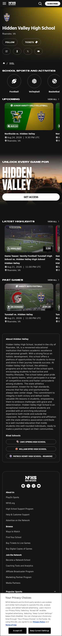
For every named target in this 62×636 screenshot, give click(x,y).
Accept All (17, 630)
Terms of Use (10, 624)
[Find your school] (40, 3)
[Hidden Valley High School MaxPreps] (17, 51)
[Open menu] (4, 3)
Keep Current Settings (39, 630)
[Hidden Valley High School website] (6, 51)
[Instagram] (33, 486)
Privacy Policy (39, 621)
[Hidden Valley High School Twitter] (28, 51)
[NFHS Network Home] (12, 3)
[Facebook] (23, 486)
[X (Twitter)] (28, 486)
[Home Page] (3, 63)
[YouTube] (39, 486)
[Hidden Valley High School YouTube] (38, 51)
